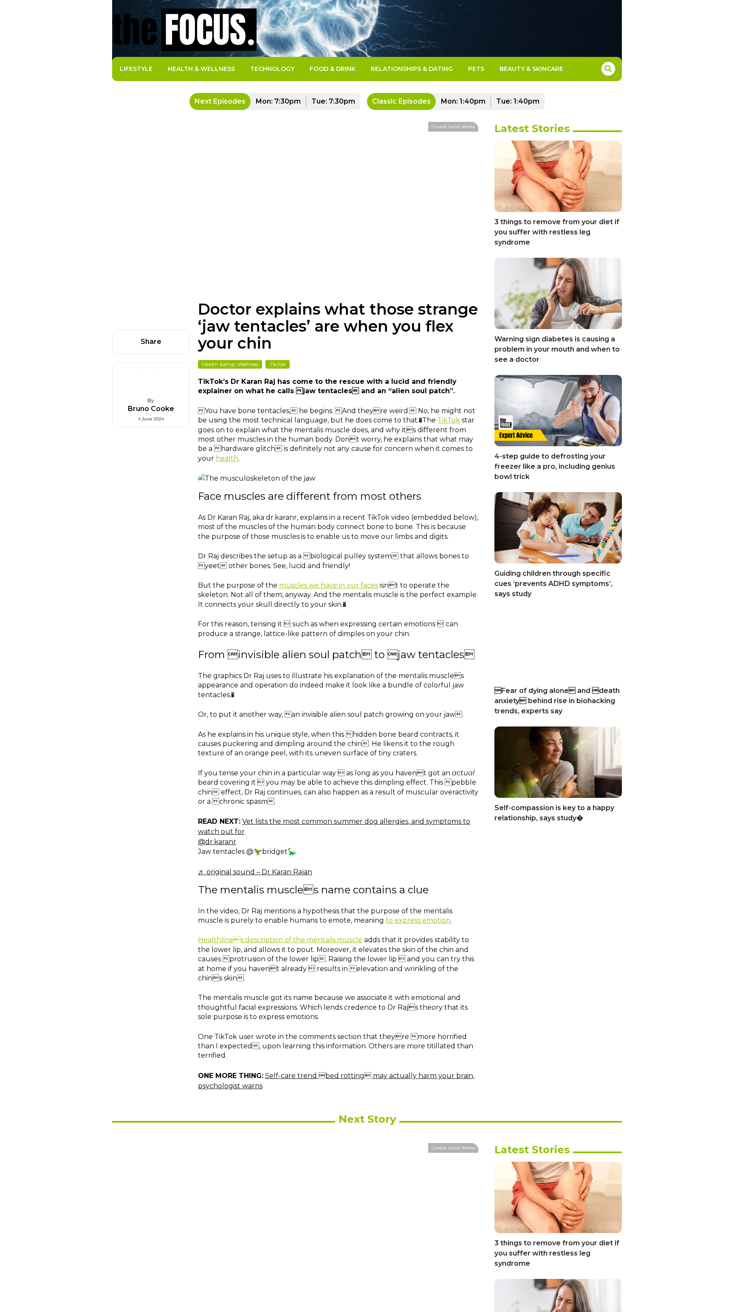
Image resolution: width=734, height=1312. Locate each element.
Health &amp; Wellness (230, 364)
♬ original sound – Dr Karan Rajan (255, 872)
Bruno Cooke (151, 409)
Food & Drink (333, 69)
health (227, 458)
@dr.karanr (217, 842)
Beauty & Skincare (531, 69)
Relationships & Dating (412, 69)
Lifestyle (136, 69)
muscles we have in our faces (328, 585)
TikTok (277, 364)
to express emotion (418, 920)
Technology (272, 69)
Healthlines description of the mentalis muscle (280, 940)
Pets (476, 69)
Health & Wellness (201, 69)
